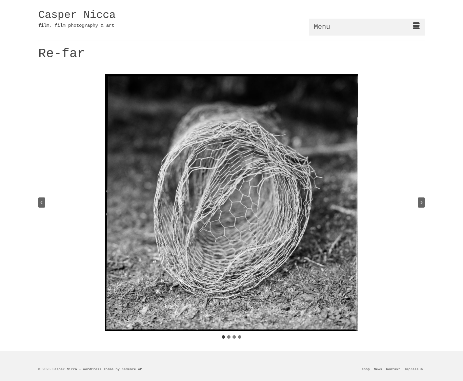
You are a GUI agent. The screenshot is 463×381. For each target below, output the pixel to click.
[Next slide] (421, 202)
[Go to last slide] (41, 202)
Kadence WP (132, 369)
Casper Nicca (77, 15)
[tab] (223, 337)
